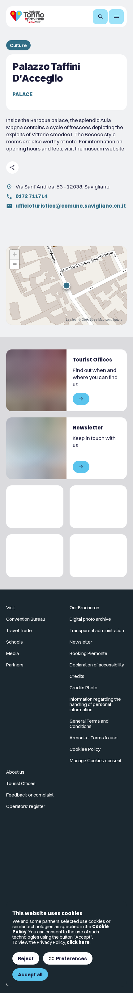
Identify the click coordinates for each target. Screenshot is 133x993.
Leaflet (71, 319)
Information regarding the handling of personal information (95, 704)
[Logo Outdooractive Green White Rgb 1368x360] (98, 555)
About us (15, 772)
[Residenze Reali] (34, 555)
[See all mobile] (81, 399)
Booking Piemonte (88, 653)
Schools (14, 642)
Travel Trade (19, 630)
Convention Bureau (25, 619)
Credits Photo (83, 688)
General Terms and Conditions (89, 723)
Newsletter (81, 642)
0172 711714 (31, 196)
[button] (66, 285)
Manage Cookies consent (95, 760)
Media (12, 653)
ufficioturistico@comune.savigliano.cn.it (70, 205)
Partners (15, 665)
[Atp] (34, 506)
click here (78, 942)
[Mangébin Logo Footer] (98, 506)
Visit (10, 608)
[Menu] (116, 16)
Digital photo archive (90, 619)
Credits (77, 676)
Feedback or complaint (30, 795)
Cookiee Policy (85, 749)
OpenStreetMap (93, 319)
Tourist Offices (21, 783)
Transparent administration (97, 630)
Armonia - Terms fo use (94, 738)
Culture (18, 45)
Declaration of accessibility (97, 665)
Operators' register (25, 806)
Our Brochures (84, 608)
